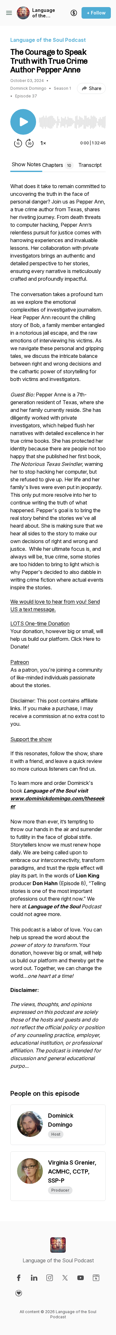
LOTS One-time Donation (40, 623)
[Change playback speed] (43, 143)
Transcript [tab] (90, 165)
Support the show (31, 739)
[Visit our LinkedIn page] (34, 1278)
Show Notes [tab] (26, 164)
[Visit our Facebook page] (18, 1278)
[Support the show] (74, 13)
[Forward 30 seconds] (29, 143)
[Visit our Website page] (96, 1278)
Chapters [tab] (56, 165)
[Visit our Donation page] (18, 1293)
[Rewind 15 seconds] (18, 143)
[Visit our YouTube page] (80, 1278)
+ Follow (96, 12)
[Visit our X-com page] (65, 1278)
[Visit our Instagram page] (49, 1278)
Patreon (19, 662)
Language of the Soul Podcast (43, 13)
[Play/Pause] (23, 122)
